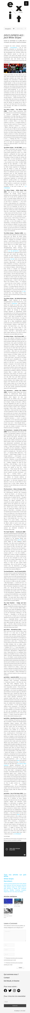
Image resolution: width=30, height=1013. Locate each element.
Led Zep (12, 259)
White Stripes (9, 879)
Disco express (13, 42)
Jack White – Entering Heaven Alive (8, 915)
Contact (7, 978)
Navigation (8, 28)
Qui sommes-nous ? (11, 974)
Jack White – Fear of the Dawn (18, 905)
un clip (23, 291)
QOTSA (19, 540)
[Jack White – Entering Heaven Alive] (8, 910)
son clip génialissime (13, 251)
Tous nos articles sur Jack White (15, 875)
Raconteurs (8, 881)
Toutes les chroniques (21, 42)
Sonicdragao (13, 40)
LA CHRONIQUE (17, 834)
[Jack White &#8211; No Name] (8, 901)
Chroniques (6, 42)
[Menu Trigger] (26, 3)
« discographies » (13, 47)
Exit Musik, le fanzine (11, 981)
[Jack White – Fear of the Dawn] (18, 901)
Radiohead (14, 303)
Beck (18, 760)
